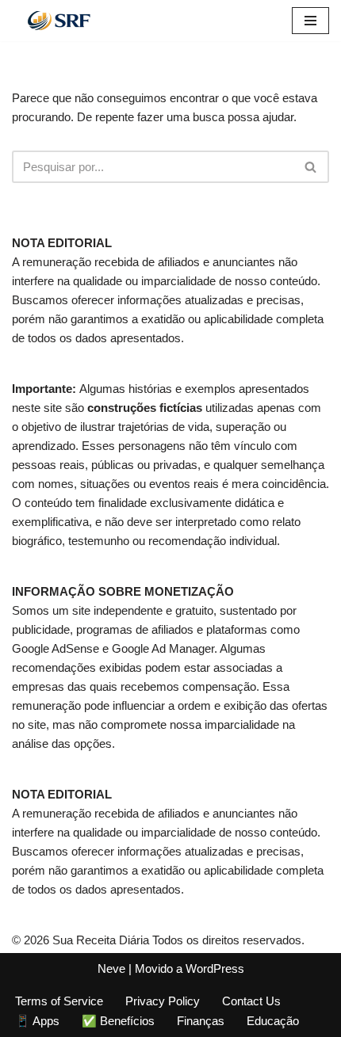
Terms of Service (59, 1001)
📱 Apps (37, 1020)
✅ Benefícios (118, 1020)
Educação (273, 1020)
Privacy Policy (162, 1001)
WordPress (215, 968)
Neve (111, 968)
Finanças (200, 1020)
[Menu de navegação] (310, 20)
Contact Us (251, 1001)
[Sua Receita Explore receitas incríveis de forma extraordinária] (59, 20)
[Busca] (311, 167)
